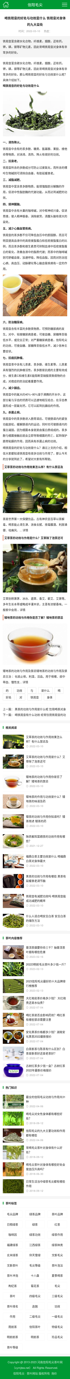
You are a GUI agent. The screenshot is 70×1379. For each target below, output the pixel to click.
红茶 (57, 1224)
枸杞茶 (12, 1286)
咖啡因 (12, 1234)
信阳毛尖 (35, 4)
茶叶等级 (12, 1347)
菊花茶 (35, 1286)
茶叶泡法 (57, 1265)
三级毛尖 (57, 1296)
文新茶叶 (12, 1265)
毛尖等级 (35, 1265)
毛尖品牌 (12, 1214)
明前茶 (35, 1337)
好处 (8, 697)
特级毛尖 (57, 1327)
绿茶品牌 (35, 1214)
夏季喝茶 (57, 1275)
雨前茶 (12, 1327)
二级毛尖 (35, 1316)
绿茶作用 (57, 1234)
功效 (19, 690)
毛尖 (57, 1286)
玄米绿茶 (12, 1255)
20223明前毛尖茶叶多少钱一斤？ (46, 964)
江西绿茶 (35, 1245)
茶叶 (12, 1296)
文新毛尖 (57, 1255)
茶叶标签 (11, 1203)
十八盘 (35, 1275)
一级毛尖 (57, 1316)
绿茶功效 (35, 1234)
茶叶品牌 (57, 1214)
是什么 (45, 690)
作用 (12, 1316)
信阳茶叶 (35, 1327)
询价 (54, 1373)
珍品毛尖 (57, 1337)
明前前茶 (12, 1337)
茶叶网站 (32, 1373)
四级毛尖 (35, 1296)
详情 (25, 530)
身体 (49, 697)
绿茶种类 (57, 1245)
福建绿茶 (12, 1245)
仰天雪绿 (35, 1255)
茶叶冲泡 (12, 1275)
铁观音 (34, 697)
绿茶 (35, 1224)
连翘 (35, 1306)
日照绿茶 (12, 1224)
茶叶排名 (12, 1306)
